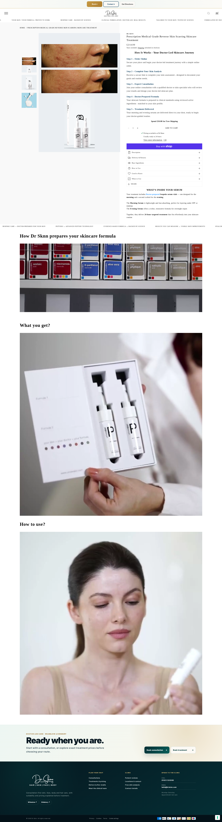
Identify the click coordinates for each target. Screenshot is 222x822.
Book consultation (157, 750)
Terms (105, 818)
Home (22, 28)
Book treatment (183, 750)
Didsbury (45, 802)
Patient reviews (131, 778)
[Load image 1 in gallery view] (29, 64)
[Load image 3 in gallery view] (29, 100)
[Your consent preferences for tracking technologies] (217, 817)
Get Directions (127, 4)
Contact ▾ (111, 4)
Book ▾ (94, 4)
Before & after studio (97, 785)
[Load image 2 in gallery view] (29, 82)
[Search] (208, 13)
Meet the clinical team (98, 788)
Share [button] (134, 184)
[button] (6, 13)
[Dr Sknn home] (43, 780)
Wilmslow (32, 802)
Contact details (131, 788)
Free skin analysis (132, 785)
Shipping (141, 48)
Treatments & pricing (97, 781)
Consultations (94, 778)
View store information (153, 140)
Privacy (91, 818)
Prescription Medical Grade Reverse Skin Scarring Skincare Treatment (62, 28)
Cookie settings (113, 818)
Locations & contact (133, 781)
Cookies (98, 818)
